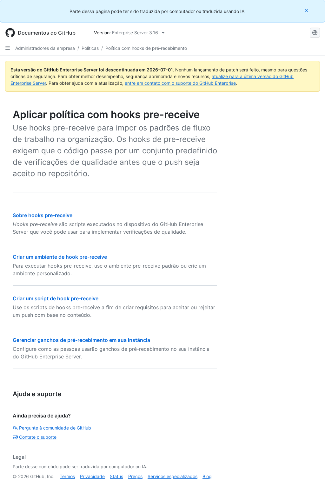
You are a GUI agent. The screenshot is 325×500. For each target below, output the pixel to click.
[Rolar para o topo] (311, 486)
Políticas (90, 48)
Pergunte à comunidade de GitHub (55, 427)
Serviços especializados (172, 476)
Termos (67, 476)
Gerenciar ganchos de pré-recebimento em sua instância (81, 340)
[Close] (307, 10)
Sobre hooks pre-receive (42, 215)
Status (116, 476)
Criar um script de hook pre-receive (55, 298)
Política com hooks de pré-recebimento (146, 48)
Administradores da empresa (45, 48)
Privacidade (92, 476)
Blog (207, 476)
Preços (135, 476)
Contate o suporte (37, 437)
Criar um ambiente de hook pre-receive (60, 257)
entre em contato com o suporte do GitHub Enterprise (180, 83)
